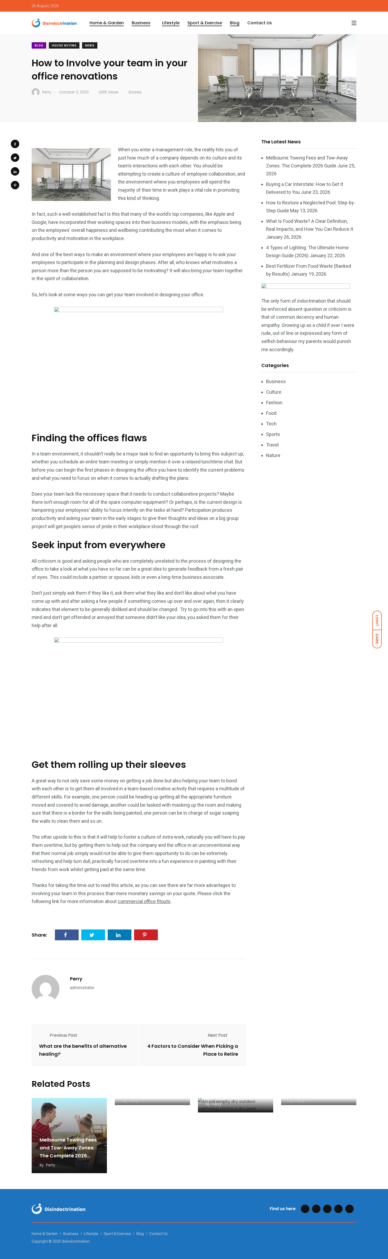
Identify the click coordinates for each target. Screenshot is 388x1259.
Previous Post (63, 1035)
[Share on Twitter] (15, 157)
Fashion (274, 402)
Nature (273, 455)
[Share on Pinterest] (15, 185)
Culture (273, 392)
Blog (234, 23)
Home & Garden (106, 23)
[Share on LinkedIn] (15, 171)
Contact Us (259, 23)
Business (141, 23)
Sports (273, 434)
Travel (272, 445)
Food (271, 413)
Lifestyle (170, 23)
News (89, 45)
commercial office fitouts (144, 901)
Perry (76, 978)
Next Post (218, 1035)
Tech (271, 423)
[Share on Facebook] (15, 144)
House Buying (64, 45)
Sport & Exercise (204, 23)
